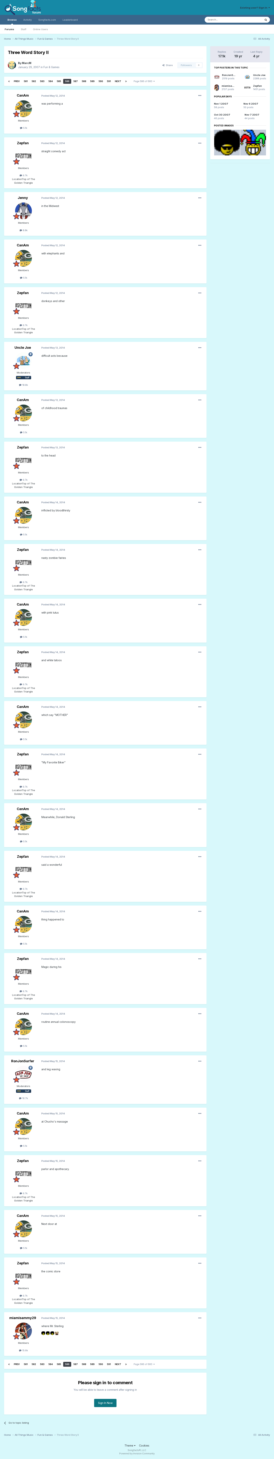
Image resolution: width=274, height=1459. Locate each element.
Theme (129, 1445)
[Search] (266, 20)
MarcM (26, 63)
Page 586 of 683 (143, 81)
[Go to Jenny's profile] (23, 210)
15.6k (24, 1350)
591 (109, 81)
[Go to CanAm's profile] (23, 108)
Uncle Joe (23, 347)
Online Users (40, 29)
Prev (17, 81)
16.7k (24, 1098)
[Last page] (126, 81)
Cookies (144, 1445)
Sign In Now (105, 1402)
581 (26, 81)
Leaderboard (70, 19)
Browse (12, 19)
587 (75, 81)
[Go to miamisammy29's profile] (23, 1331)
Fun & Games (51, 67)
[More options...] (200, 95)
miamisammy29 (22, 1318)
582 (34, 81)
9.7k (25, 175)
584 (50, 81)
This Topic (250, 19)
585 (59, 81)
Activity (27, 19)
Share (168, 65)
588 (84, 81)
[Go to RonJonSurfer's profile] (23, 1074)
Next (118, 81)
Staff (23, 29)
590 (101, 81)
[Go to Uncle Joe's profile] (23, 360)
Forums (9, 29)
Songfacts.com (47, 19)
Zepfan (23, 143)
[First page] (9, 81)
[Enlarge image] (43, 1333)
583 (42, 81)
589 (92, 81)
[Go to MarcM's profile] (12, 65)
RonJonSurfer (22, 1061)
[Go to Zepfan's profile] (23, 156)
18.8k (24, 384)
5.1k (24, 127)
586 (67, 81)
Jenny (23, 198)
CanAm (23, 95)
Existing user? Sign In (254, 7)
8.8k (25, 230)
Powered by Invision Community (137, 1453)
